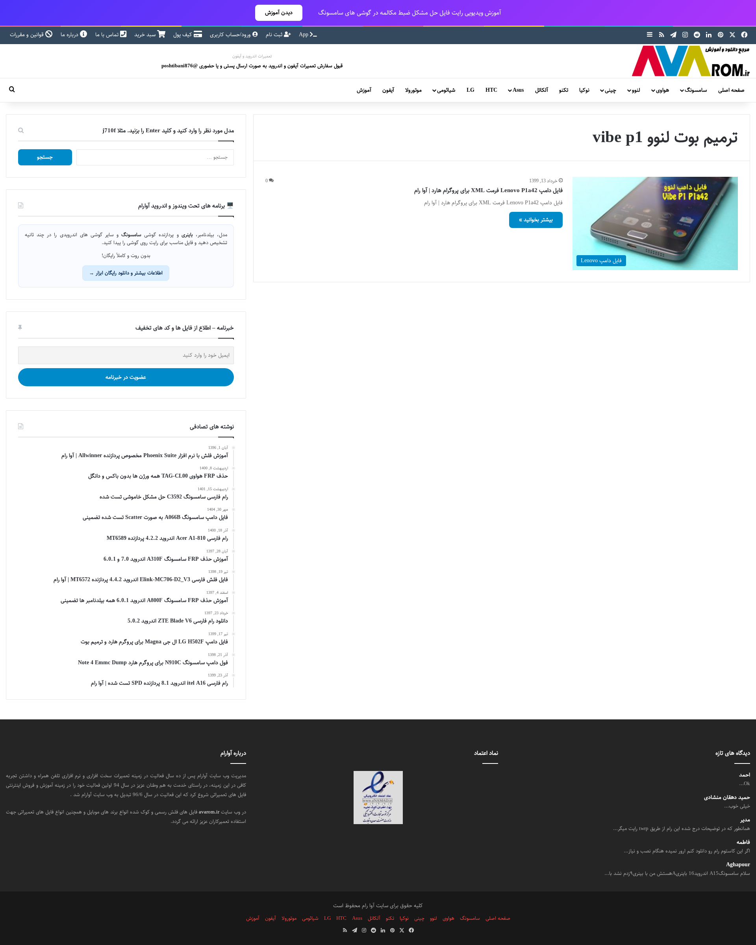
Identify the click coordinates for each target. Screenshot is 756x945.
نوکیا (584, 90)
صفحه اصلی (731, 90)
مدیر (745, 820)
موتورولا (413, 90)
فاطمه (743, 842)
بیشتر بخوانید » (536, 219)
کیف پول (183, 34)
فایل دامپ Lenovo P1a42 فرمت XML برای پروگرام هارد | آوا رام (488, 190)
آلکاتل (541, 90)
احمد (744, 775)
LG (470, 90)
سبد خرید (145, 34)
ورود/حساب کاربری (231, 34)
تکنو (563, 90)
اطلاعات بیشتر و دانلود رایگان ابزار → (126, 273)
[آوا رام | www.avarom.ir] (691, 61)
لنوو (636, 90)
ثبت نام (275, 34)
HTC (491, 90)
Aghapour (738, 865)
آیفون (388, 90)
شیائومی (446, 90)
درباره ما (70, 34)
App (304, 34)
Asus (518, 90)
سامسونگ (696, 90)
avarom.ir (209, 812)
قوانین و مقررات (27, 34)
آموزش (364, 90)
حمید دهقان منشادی (727, 797)
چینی (610, 90)
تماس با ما (107, 34)
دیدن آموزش (279, 12)
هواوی (662, 90)
